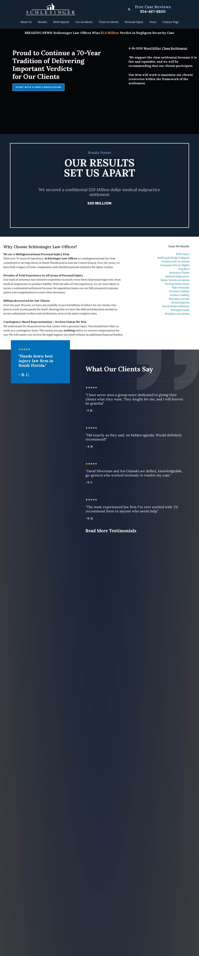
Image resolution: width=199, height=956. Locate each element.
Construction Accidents (175, 261)
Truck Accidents (109, 22)
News (152, 22)
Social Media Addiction (175, 306)
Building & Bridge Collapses (173, 257)
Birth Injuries (61, 22)
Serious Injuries (180, 302)
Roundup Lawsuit (179, 298)
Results (42, 22)
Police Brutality (180, 287)
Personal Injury (134, 22)
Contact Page (170, 22)
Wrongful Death (180, 309)
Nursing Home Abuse (177, 283)
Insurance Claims (179, 272)
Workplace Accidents (177, 313)
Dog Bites (183, 268)
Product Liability (179, 295)
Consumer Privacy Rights (174, 265)
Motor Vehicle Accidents (175, 280)
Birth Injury (182, 253)
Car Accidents (84, 22)
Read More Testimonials (111, 531)
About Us (26, 22)
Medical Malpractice (177, 276)
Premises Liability (179, 291)
